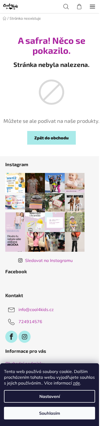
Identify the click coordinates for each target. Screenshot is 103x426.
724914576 (30, 321)
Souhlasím (49, 413)
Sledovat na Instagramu (49, 260)
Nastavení (49, 396)
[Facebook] (11, 337)
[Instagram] (24, 337)
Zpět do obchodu (51, 137)
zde (76, 383)
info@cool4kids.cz (36, 309)
